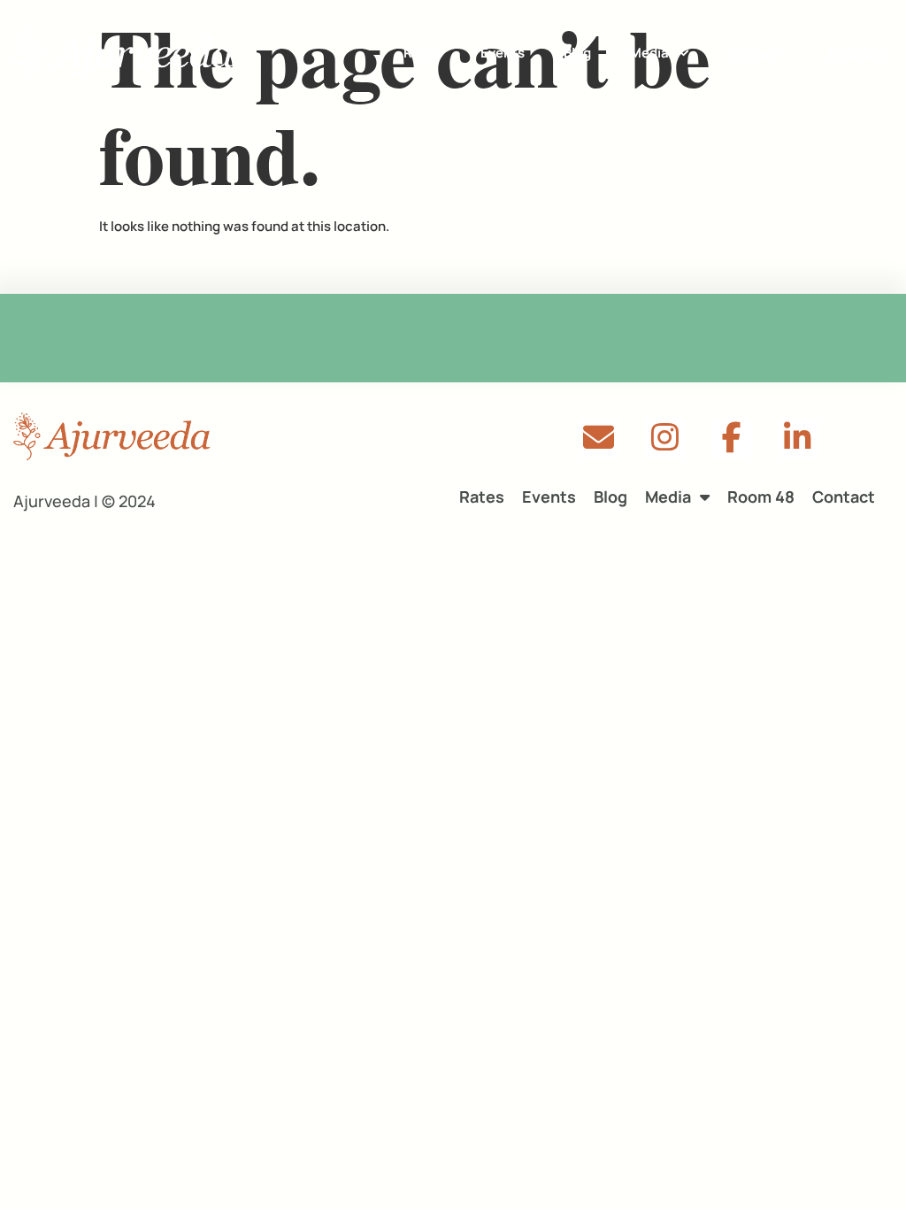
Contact (755, 52)
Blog (577, 52)
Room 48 (761, 496)
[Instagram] (665, 438)
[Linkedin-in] (798, 438)
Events (502, 52)
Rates (422, 52)
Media (649, 52)
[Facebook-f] (731, 438)
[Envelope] (598, 438)
